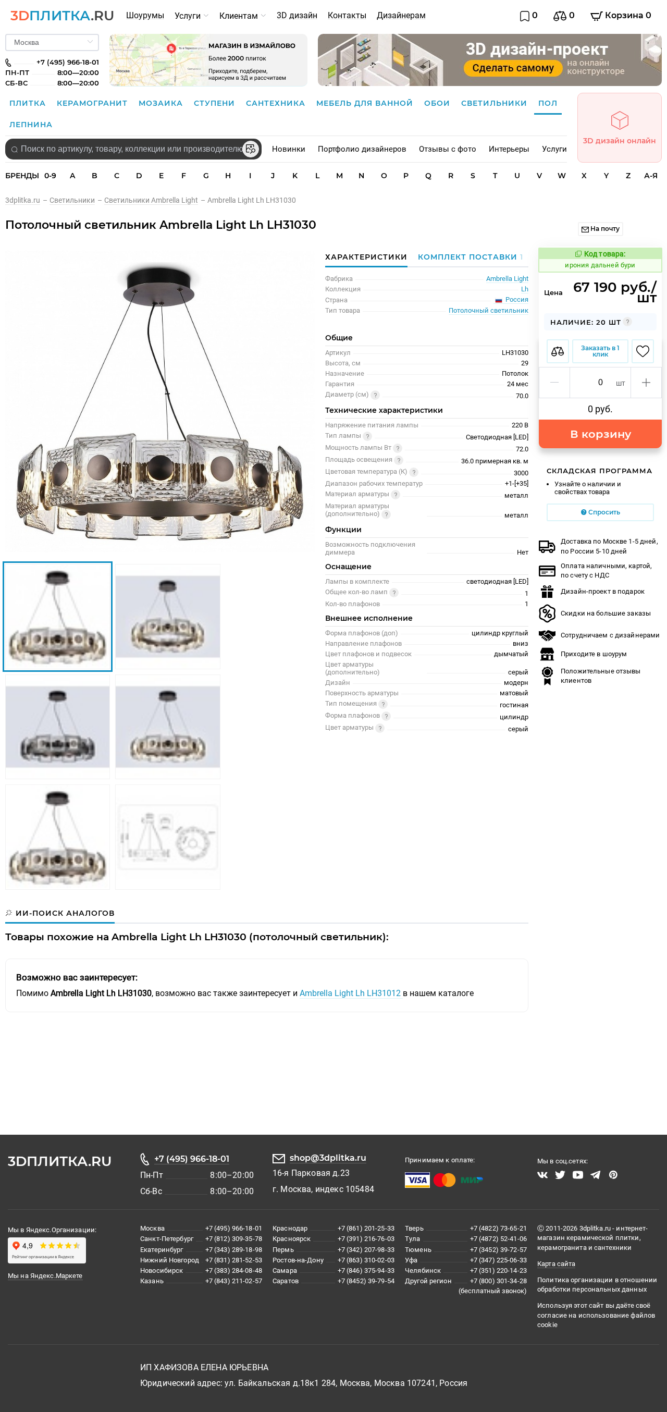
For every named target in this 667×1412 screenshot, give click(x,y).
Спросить (603, 512)
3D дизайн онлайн (619, 140)
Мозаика (162, 103)
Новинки (288, 149)
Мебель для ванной (366, 103)
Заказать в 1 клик (600, 351)
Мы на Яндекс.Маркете (45, 1276)
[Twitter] (560, 1175)
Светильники (495, 103)
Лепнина (31, 124)
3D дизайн (297, 15)
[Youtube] (578, 1175)
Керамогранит (93, 103)
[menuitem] (145, 15)
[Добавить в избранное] (643, 351)
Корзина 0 (627, 15)
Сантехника (277, 103)
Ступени (216, 103)
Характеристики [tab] (366, 257)
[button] (554, 382)
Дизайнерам (401, 15)
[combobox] (133, 149)
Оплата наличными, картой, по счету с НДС (606, 570)
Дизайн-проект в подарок (603, 591)
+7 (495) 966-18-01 (191, 1159)
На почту (604, 228)
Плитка (28, 103)
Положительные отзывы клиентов (601, 675)
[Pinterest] (613, 1175)
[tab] (468, 257)
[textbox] (133, 149)
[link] (27, 200)
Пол (548, 103)
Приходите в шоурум (594, 654)
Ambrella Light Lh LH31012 (351, 993)
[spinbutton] (600, 382)
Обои (438, 103)
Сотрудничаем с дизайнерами (610, 635)
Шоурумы (145, 15)
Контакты (347, 15)
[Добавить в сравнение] (558, 351)
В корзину (600, 433)
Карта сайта (556, 1264)
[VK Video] (542, 1175)
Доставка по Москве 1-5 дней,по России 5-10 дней (609, 546)
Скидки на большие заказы (606, 613)
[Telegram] (595, 1175)
